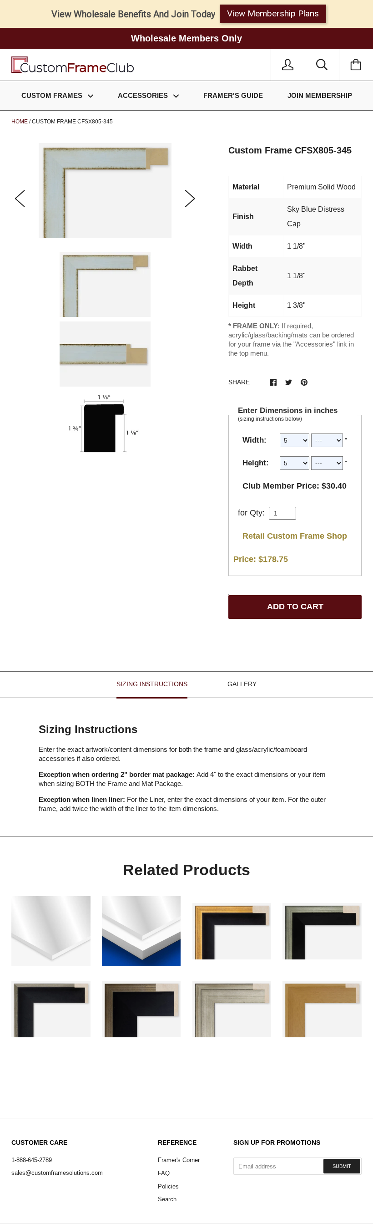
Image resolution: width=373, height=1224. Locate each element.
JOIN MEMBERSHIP (319, 95)
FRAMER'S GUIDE (233, 95)
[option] (105, 190)
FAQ (164, 1173)
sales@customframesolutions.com (57, 1172)
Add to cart (295, 606)
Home (19, 121)
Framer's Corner (179, 1160)
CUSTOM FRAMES (52, 95)
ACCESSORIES (144, 95)
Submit (342, 1166)
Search (167, 1199)
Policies (168, 1186)
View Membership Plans (273, 13)
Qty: (257, 512)
